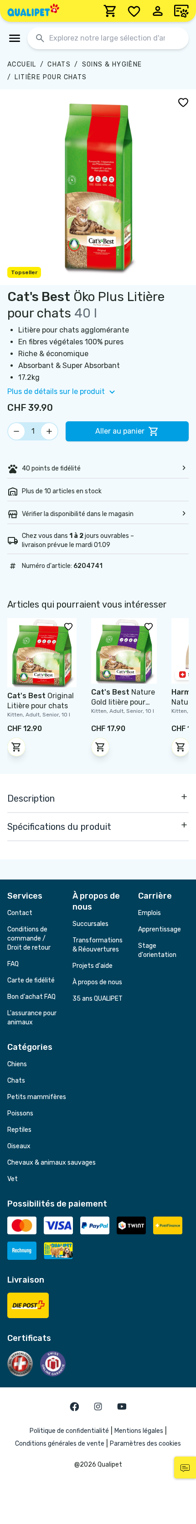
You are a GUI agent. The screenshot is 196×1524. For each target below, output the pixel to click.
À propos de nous (97, 982)
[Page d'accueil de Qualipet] (33, 11)
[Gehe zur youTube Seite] (121, 1406)
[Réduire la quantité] (16, 431)
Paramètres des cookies (145, 1443)
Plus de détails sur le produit (56, 391)
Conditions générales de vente (59, 1443)
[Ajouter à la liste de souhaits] (183, 102)
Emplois (149, 913)
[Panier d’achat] (110, 11)
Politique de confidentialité (69, 1431)
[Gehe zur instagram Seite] (98, 1406)
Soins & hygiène (112, 64)
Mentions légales (138, 1431)
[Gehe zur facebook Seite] (74, 1406)
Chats (59, 64)
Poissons (20, 1113)
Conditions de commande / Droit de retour (29, 938)
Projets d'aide (92, 966)
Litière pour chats (51, 77)
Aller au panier (119, 431)
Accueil (21, 64)
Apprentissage (159, 929)
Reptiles (19, 1130)
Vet (12, 1179)
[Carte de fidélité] (181, 11)
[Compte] (157, 11)
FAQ (13, 964)
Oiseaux (19, 1146)
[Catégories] (14, 38)
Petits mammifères (36, 1097)
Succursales (90, 924)
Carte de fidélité (31, 980)
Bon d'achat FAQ (31, 997)
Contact (19, 913)
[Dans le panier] (16, 747)
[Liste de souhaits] (134, 11)
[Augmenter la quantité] (49, 431)
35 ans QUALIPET (97, 998)
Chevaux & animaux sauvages (51, 1162)
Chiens (17, 1064)
